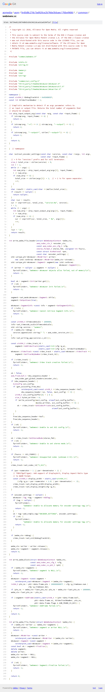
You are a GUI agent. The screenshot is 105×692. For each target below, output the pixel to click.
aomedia (7, 12)
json (100, 688)
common (83, 12)
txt (94, 688)
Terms (29, 688)
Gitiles (15, 688)
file (55, 22)
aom (16, 12)
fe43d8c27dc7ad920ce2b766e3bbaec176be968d (47, 12)
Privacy (22, 688)
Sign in (99, 4)
